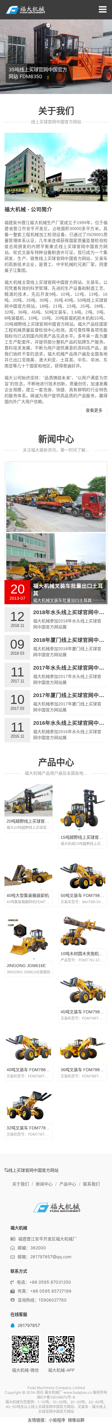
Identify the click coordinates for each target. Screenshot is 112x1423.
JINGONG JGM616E (26, 965)
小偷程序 (57, 1419)
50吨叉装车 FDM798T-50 (84, 895)
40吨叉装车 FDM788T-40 (30, 1069)
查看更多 (94, 410)
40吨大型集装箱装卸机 (28, 895)
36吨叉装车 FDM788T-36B (86, 1069)
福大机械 (27, 9)
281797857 (29, 1325)
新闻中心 (56, 439)
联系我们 (91, 1183)
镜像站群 (76, 1419)
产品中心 (56, 762)
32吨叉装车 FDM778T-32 (30, 1128)
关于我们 (20, 1183)
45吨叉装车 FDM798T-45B (86, 1011)
